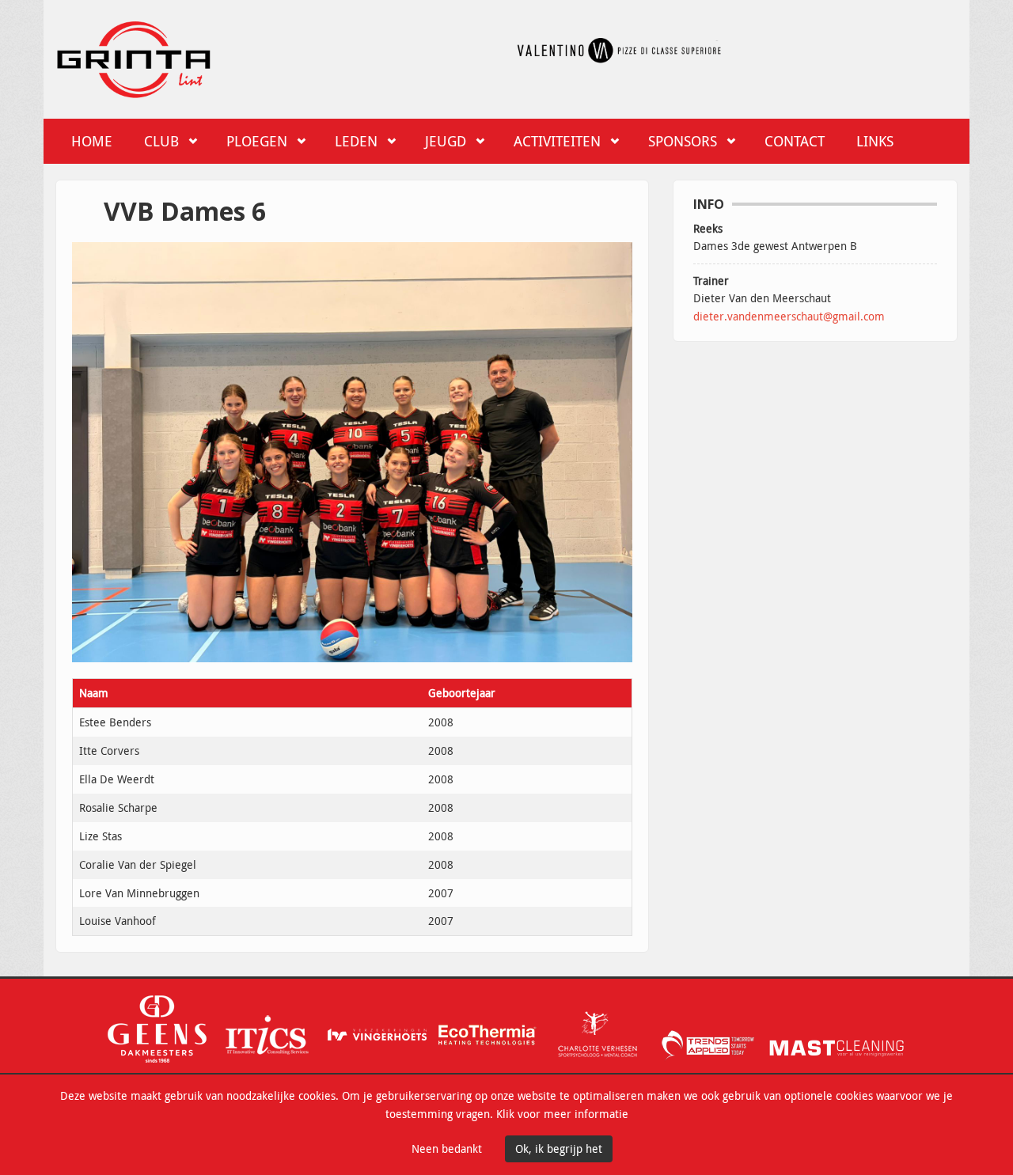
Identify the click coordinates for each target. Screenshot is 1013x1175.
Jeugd (445, 140)
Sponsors (682, 140)
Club (161, 140)
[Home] (133, 56)
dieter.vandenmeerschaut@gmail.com (789, 316)
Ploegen (256, 140)
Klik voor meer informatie (562, 1113)
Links (874, 140)
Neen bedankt (447, 1148)
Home (91, 140)
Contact (794, 140)
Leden (356, 140)
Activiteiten (557, 140)
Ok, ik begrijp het (558, 1148)
